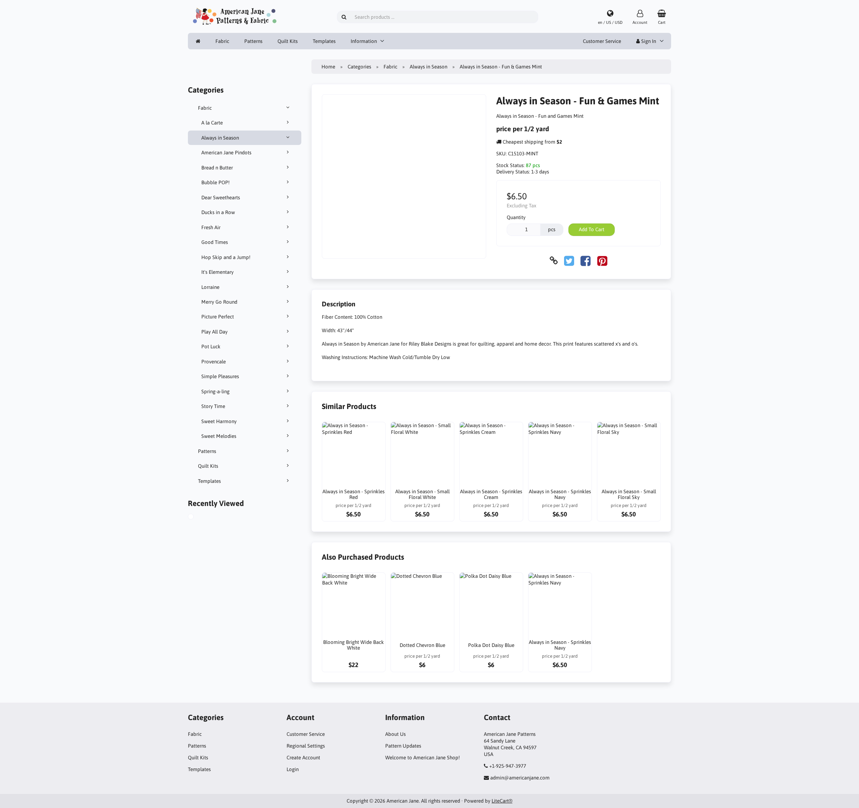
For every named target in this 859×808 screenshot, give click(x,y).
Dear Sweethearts (220, 197)
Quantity (516, 217)
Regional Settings (306, 746)
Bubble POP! (215, 182)
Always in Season (220, 138)
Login (293, 769)
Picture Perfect (217, 316)
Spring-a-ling (215, 391)
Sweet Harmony (219, 421)
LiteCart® (502, 801)
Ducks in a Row (218, 212)
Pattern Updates (403, 746)
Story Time (213, 406)
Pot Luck (210, 346)
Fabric (222, 41)
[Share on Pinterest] (602, 260)
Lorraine (210, 287)
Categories (359, 66)
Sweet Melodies (218, 436)
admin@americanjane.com (520, 777)
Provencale (213, 361)
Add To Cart (591, 229)
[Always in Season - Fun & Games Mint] (197, 517)
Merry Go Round (219, 302)
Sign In (648, 41)
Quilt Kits (287, 41)
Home (328, 66)
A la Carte (212, 122)
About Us (395, 734)
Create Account (303, 757)
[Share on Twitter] (569, 260)
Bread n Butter (217, 167)
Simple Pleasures (220, 376)
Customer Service (602, 41)
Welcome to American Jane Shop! (422, 757)
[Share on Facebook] (585, 260)
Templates (324, 41)
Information (364, 41)
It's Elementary (217, 272)
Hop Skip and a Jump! (225, 257)
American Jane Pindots (226, 152)
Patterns (253, 41)
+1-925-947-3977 (507, 766)
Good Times (214, 242)
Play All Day (214, 332)
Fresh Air (210, 227)
